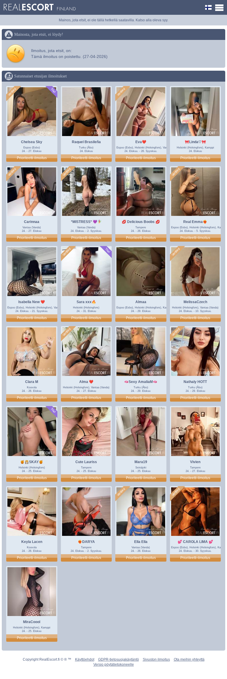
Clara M (31, 382)
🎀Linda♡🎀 (195, 142)
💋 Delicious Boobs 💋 (141, 222)
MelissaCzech (195, 302)
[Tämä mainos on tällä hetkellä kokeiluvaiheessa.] (52, 90)
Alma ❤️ (86, 382)
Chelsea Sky (31, 142)
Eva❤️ (140, 142)
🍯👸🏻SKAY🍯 (31, 462)
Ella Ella (140, 542)
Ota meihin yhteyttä (189, 659)
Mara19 (140, 462)
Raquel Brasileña (86, 142)
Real (39, 7)
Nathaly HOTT (195, 382)
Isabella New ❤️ (31, 302)
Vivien (195, 462)
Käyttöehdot (84, 659)
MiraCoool (31, 622)
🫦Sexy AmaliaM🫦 (140, 382)
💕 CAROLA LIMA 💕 (195, 542)
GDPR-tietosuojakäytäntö (118, 659)
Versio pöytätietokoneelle (113, 664)
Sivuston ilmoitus (156, 659)
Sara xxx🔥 (86, 302)
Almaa (140, 302)
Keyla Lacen (31, 542)
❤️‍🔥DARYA (86, 542)
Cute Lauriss (86, 462)
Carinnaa (31, 222)
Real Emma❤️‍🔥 (195, 222)
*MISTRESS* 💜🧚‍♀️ (86, 222)
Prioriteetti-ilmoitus (32, 158)
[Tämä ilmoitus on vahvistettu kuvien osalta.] (12, 92)
